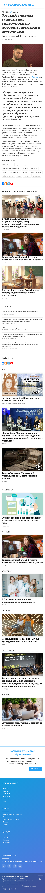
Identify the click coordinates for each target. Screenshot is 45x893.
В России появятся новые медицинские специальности (18, 600)
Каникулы (13, 315)
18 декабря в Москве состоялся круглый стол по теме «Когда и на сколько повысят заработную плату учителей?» (22, 437)
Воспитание (14, 338)
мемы (25, 172)
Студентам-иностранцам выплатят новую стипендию (22, 724)
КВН (4, 172)
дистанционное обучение (11, 168)
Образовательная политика (12, 814)
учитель (26, 176)
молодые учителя (35, 172)
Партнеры (6, 842)
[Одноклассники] (5, 183)
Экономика (6, 816)
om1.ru (12, 160)
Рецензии (6, 798)
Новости (5, 788)
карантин (34, 168)
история (25, 168)
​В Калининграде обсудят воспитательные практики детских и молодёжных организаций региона (22, 335)
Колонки (5, 791)
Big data (5, 824)
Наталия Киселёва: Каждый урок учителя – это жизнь (20, 399)
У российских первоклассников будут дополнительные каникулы (20, 312)
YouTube (9, 165)
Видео (5, 801)
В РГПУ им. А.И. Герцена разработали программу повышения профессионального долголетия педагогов (20, 223)
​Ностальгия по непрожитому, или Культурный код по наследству (21, 640)
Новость (15, 12)
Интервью (6, 796)
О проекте (6, 837)
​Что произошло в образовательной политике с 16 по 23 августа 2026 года (21, 520)
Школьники (14, 348)
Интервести (7, 822)
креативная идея (14, 172)
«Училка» (35, 76)
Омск (19, 176)
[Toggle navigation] (41, 4)
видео (18, 165)
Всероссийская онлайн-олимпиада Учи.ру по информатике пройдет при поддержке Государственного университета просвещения (21, 344)
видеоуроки (27, 165)
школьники (36, 176)
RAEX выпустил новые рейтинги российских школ (18, 328)
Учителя (6, 11)
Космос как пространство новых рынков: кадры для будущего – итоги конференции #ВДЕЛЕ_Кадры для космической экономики (22, 682)
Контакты (6, 840)
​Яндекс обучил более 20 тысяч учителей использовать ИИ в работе (22, 258)
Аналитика (6, 793)
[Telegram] (8, 183)
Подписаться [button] (35, 769)
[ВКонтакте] (3, 183)
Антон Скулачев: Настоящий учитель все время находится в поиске (19, 476)
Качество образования (18, 330)
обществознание (8, 176)
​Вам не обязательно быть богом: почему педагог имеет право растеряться (20, 292)
